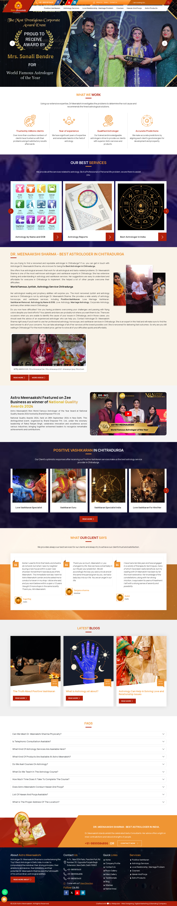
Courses (120, 8)
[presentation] (12, 43)
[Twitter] (63, 2)
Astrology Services (71, 8)
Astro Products (151, 8)
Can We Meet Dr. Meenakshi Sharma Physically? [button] (36, 733)
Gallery (106, 2)
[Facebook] (58, 2)
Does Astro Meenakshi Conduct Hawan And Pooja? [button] (38, 786)
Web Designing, (127, 903)
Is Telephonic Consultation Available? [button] (31, 741)
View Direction (86, 883)
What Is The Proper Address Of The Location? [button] (35, 801)
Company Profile (112, 863)
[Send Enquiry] (4, 899)
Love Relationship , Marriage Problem (97, 8)
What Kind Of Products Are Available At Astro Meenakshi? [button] (41, 756)
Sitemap (109, 885)
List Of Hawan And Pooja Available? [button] (30, 794)
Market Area (110, 888)
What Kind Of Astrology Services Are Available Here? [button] (39, 749)
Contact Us (113, 2)
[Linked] (74, 2)
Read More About (21, 879)
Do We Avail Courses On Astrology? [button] (30, 764)
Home (108, 859)
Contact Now (128, 843)
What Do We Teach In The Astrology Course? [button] (35, 771)
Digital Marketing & (142, 903)
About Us (99, 2)
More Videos (37, 377)
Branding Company (158, 903)
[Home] (94, 2)
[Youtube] (69, 2)
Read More (18, 377)
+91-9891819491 (45, 2)
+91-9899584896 (96, 843)
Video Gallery (111, 874)
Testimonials (111, 878)
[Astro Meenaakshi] (18, 6)
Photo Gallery (111, 870)
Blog (107, 881)
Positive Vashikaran (52, 8)
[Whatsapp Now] (5, 892)
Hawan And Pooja (134, 8)
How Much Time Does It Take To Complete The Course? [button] (40, 779)
